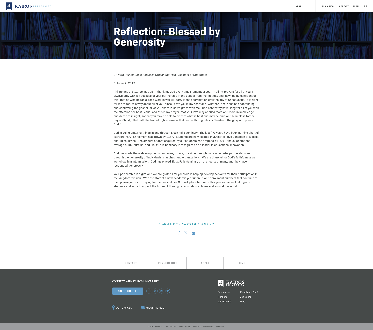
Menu (298, 6)
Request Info (168, 263)
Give (242, 263)
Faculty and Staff (249, 292)
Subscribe (127, 291)
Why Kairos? (224, 301)
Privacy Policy (184, 326)
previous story (168, 224)
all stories (189, 224)
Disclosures (224, 292)
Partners (222, 297)
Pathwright (220, 326)
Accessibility (208, 326)
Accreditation (171, 326)
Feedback (197, 326)
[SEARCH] (365, 6)
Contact (344, 6)
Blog (242, 301)
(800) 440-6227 (156, 307)
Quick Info (328, 6)
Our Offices (124, 307)
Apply (356, 6)
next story (207, 224)
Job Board (245, 297)
